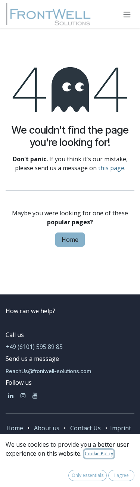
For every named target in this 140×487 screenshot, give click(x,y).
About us (46, 428)
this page (111, 168)
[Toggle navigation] (126, 14)
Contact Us (85, 428)
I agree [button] (121, 475)
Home (70, 239)
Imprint (120, 428)
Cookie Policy (99, 453)
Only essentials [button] (87, 475)
